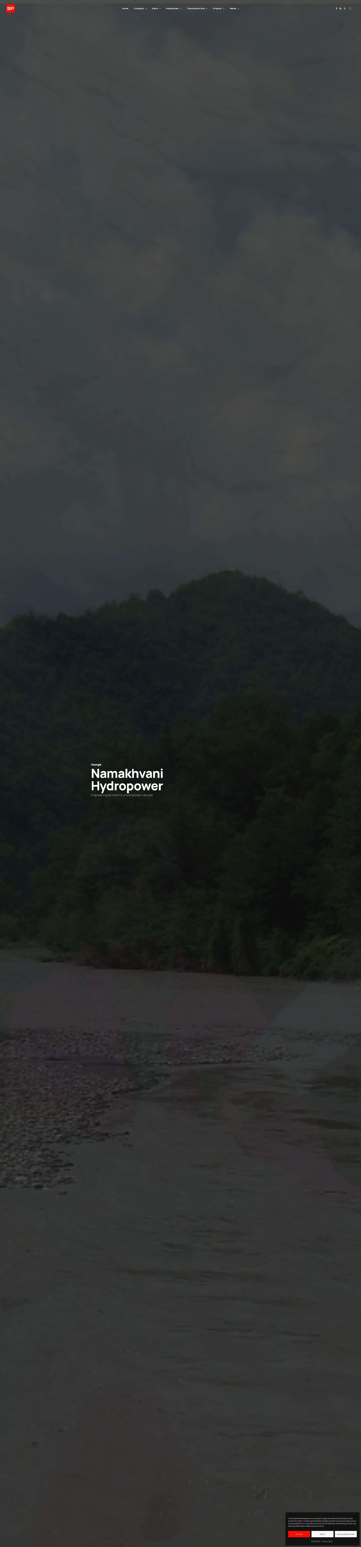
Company (139, 8)
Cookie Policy (316, 1541)
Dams (155, 8)
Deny (322, 1534)
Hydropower (172, 8)
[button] (350, 8)
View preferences (346, 1534)
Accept (299, 1534)
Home (125, 8)
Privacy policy (327, 1541)
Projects (217, 8)
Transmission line (196, 8)
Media (233, 8)
